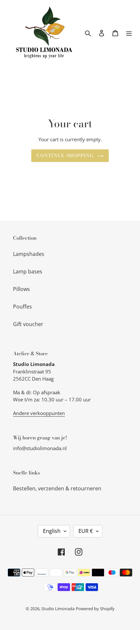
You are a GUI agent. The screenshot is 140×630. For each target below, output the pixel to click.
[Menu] (129, 33)
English (52, 531)
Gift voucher (28, 324)
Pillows (21, 289)
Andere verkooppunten (39, 413)
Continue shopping (64, 155)
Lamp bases (27, 271)
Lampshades (28, 254)
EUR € (85, 531)
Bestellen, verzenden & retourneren (57, 488)
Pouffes (22, 306)
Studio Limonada (58, 608)
